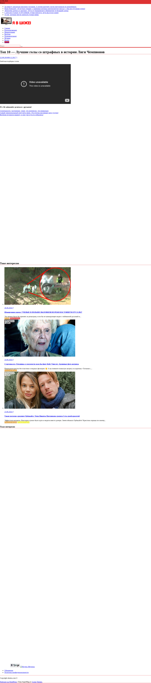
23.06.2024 (8, 412)
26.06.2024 (8, 308)
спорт (23, 111)
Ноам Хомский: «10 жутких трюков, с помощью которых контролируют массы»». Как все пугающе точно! (44, 9)
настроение (15, 111)
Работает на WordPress (8, 682)
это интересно (31, 111)
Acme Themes (37, 682)
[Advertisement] (75, 131)
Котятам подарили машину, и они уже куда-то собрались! (21, 115)
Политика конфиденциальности (16, 672)
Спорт (6, 42)
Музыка (7, 38)
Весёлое (7, 34)
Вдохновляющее (10, 30)
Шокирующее (9, 32)
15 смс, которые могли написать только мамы (21, 15)
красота (8, 111)
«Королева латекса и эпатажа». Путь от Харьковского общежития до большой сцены (36, 11)
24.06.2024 (8, 360)
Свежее (7, 28)
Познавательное (10, 36)
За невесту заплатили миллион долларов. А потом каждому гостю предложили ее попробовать (40, 7)
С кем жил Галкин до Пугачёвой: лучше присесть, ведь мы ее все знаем (31, 13)
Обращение (8, 670)
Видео (6, 40)
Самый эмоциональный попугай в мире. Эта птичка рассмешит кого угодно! (29, 113)
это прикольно (43, 111)
